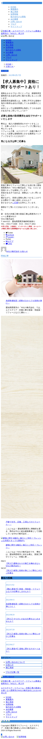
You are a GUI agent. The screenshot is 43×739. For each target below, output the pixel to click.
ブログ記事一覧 (12, 672)
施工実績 (14, 12)
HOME (13, 7)
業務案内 (14, 9)
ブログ (13, 24)
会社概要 (14, 19)
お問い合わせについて (15, 662)
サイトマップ (16, 27)
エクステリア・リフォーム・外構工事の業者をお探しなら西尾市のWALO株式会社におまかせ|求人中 (21, 690)
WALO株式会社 (13, 251)
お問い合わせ (16, 22)
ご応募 (15, 203)
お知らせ (24, 251)
